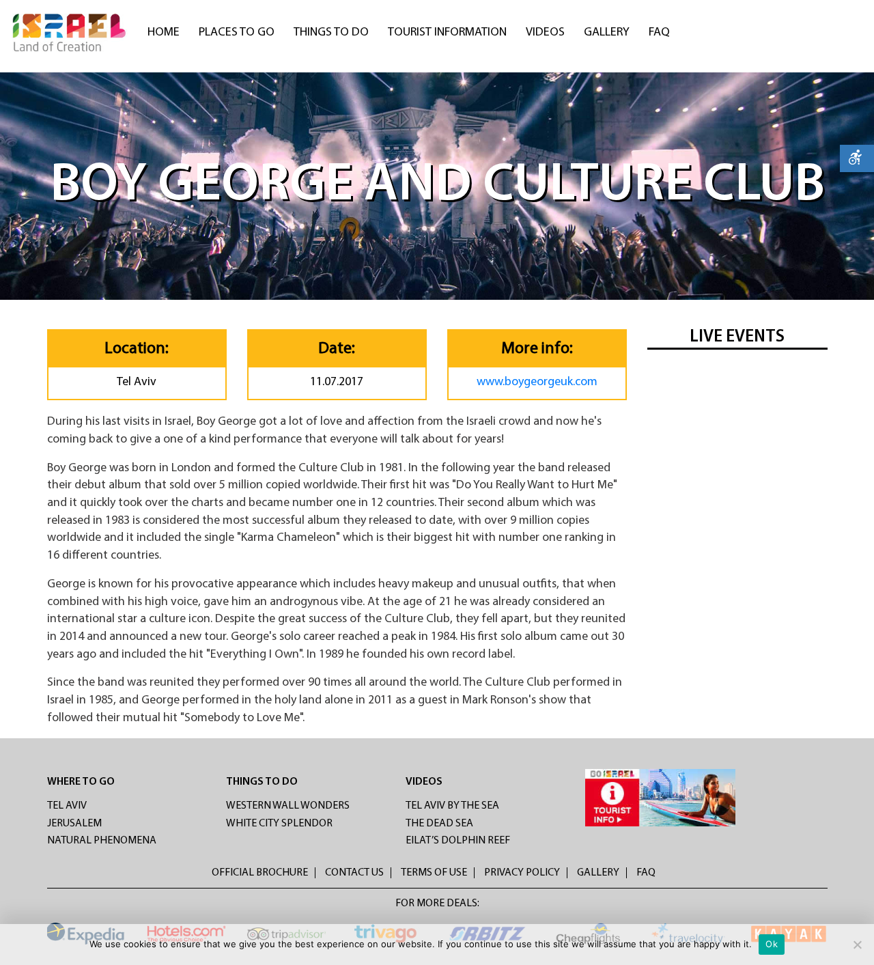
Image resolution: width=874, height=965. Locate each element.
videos (545, 33)
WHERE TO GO (81, 782)
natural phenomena (101, 840)
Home (163, 33)
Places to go (236, 33)
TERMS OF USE (434, 872)
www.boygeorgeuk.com (537, 382)
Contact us (354, 872)
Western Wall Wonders (288, 805)
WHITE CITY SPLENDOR (279, 823)
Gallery (607, 33)
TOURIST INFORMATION (447, 33)
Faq (659, 33)
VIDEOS (424, 782)
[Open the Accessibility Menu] (857, 158)
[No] (857, 944)
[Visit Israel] (70, 33)
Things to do (331, 33)
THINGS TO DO (262, 782)
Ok (771, 943)
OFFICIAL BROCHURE (260, 872)
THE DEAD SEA (439, 823)
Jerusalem (74, 823)
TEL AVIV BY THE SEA (452, 805)
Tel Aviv (67, 805)
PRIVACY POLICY (522, 872)
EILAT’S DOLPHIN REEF (458, 840)
